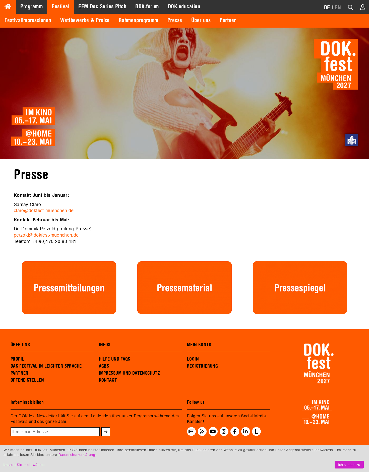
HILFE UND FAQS (114, 359)
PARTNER (19, 373)
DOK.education (184, 7)
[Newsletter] (191, 431)
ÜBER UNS (20, 344)
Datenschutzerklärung (76, 454)
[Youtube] (213, 431)
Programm (31, 7)
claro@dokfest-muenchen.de (44, 210)
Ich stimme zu (349, 464)
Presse (174, 20)
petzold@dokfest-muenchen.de (46, 235)
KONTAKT (108, 380)
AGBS (104, 366)
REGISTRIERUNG (202, 366)
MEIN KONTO (199, 344)
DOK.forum (147, 7)
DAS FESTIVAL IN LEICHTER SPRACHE (46, 366)
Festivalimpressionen (28, 20)
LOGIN (193, 359)
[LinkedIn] (245, 431)
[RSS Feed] (202, 431)
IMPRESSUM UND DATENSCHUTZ (129, 373)
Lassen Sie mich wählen (24, 464)
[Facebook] (234, 431)
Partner (228, 20)
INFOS (104, 344)
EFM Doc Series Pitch (102, 7)
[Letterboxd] (256, 434)
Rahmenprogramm (138, 20)
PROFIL (17, 359)
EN (338, 8)
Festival (60, 7)
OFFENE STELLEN (27, 380)
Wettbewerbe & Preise (85, 20)
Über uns (201, 20)
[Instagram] (224, 431)
